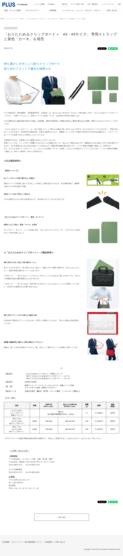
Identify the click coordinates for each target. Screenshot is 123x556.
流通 (119, 4)
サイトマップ (17, 542)
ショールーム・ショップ (73, 10)
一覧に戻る (61, 517)
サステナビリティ (32, 10)
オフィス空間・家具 (77, 4)
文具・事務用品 (92, 4)
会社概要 (5, 542)
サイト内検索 (40, 4)
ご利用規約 (48, 542)
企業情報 (52, 10)
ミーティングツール (107, 4)
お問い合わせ (111, 10)
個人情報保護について (33, 542)
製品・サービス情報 (12, 10)
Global (52, 4)
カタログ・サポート (93, 10)
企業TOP (64, 4)
